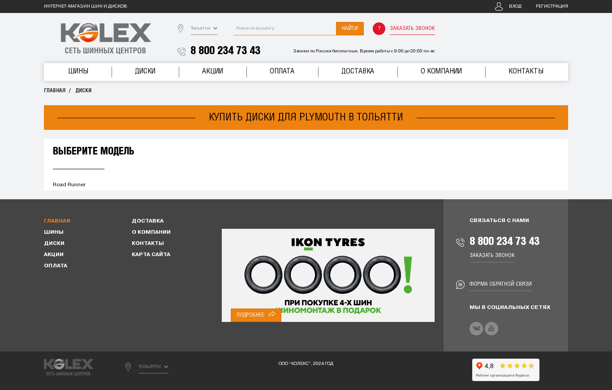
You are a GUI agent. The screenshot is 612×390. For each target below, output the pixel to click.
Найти (350, 28)
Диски (145, 71)
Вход (515, 6)
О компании (441, 71)
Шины (78, 71)
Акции (212, 71)
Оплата (282, 71)
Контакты (526, 71)
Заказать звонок (412, 28)
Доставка (357, 71)
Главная (54, 90)
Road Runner (69, 185)
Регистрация (552, 6)
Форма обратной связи (501, 284)
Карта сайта (151, 255)
